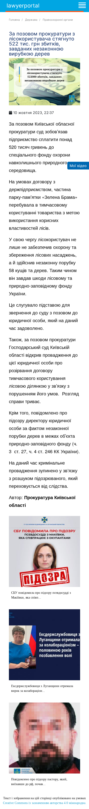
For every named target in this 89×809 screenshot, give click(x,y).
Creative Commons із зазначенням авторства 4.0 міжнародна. (44, 803)
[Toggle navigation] (82, 6)
